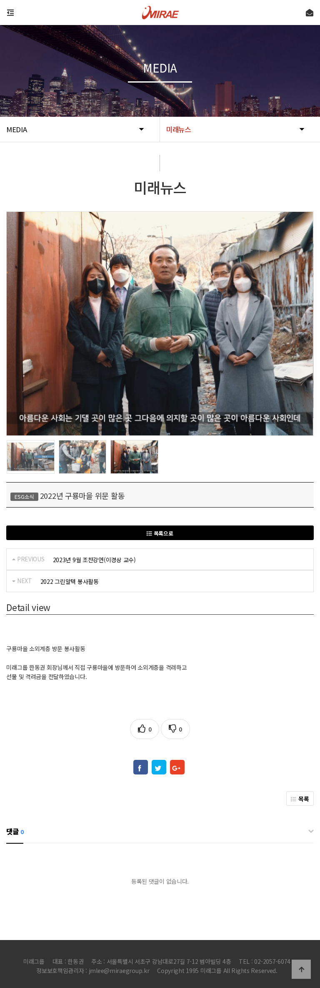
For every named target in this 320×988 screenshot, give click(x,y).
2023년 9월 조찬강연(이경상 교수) (94, 560)
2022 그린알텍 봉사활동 (69, 581)
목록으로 (162, 533)
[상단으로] (301, 969)
